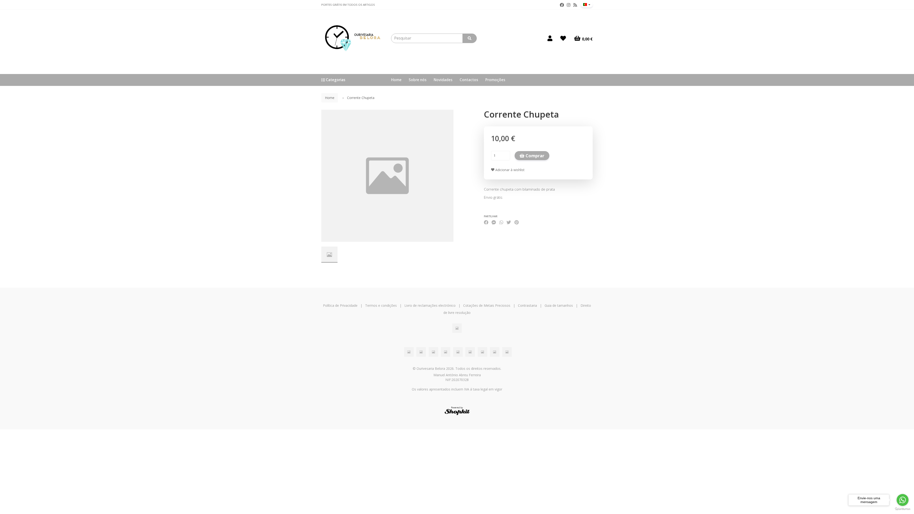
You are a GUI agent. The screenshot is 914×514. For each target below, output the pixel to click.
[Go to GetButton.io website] (902, 509)
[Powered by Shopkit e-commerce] (457, 411)
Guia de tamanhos (559, 305)
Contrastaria (527, 305)
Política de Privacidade (340, 305)
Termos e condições (381, 305)
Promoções (495, 79)
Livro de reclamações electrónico (430, 305)
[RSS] (575, 5)
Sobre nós (418, 79)
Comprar (534, 155)
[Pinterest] (516, 222)
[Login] (549, 38)
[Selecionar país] (587, 4)
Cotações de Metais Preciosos (486, 305)
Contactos (469, 79)
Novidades (443, 79)
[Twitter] (509, 222)
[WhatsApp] (501, 222)
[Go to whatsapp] (903, 500)
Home (396, 79)
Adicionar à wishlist (509, 170)
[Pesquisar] (469, 38)
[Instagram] (568, 5)
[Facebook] (562, 5)
